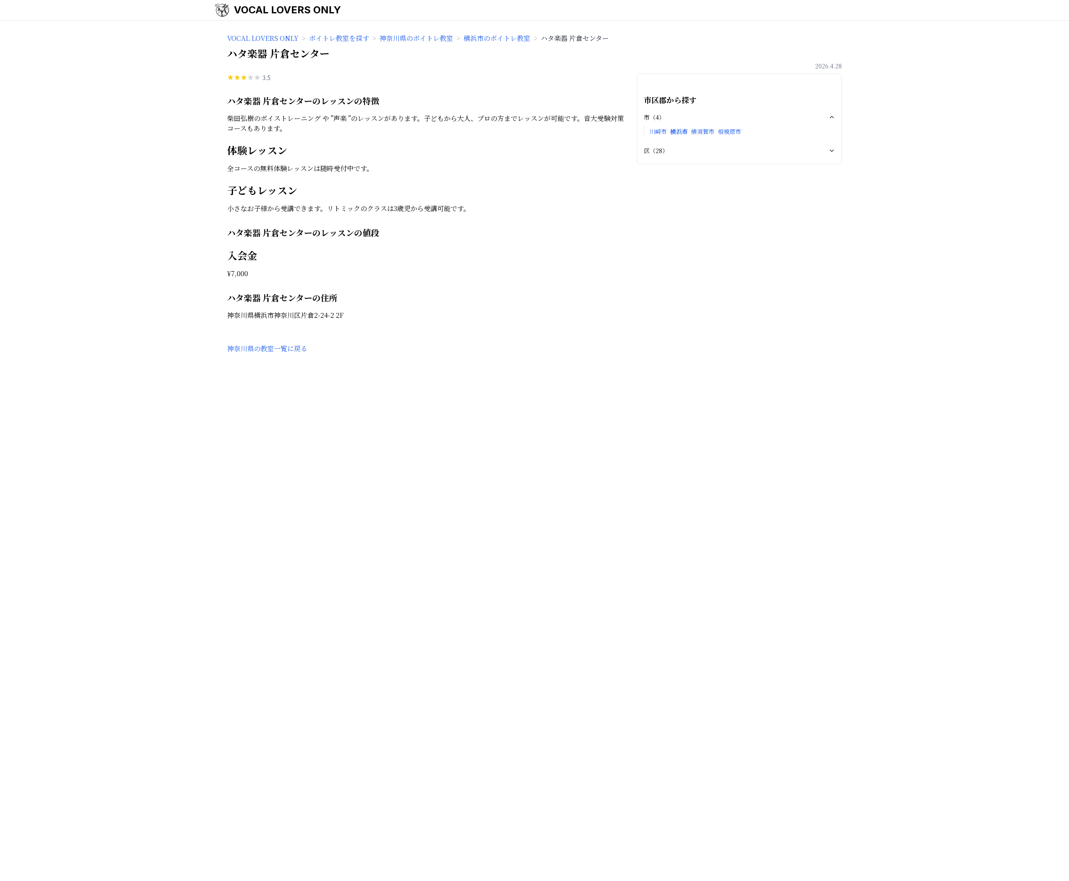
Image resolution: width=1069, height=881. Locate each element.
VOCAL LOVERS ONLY (287, 10)
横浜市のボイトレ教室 (497, 38)
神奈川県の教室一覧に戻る (267, 348)
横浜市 (679, 131)
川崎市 (658, 131)
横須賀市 (702, 131)
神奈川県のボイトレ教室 (416, 38)
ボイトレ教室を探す (339, 38)
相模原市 (729, 131)
